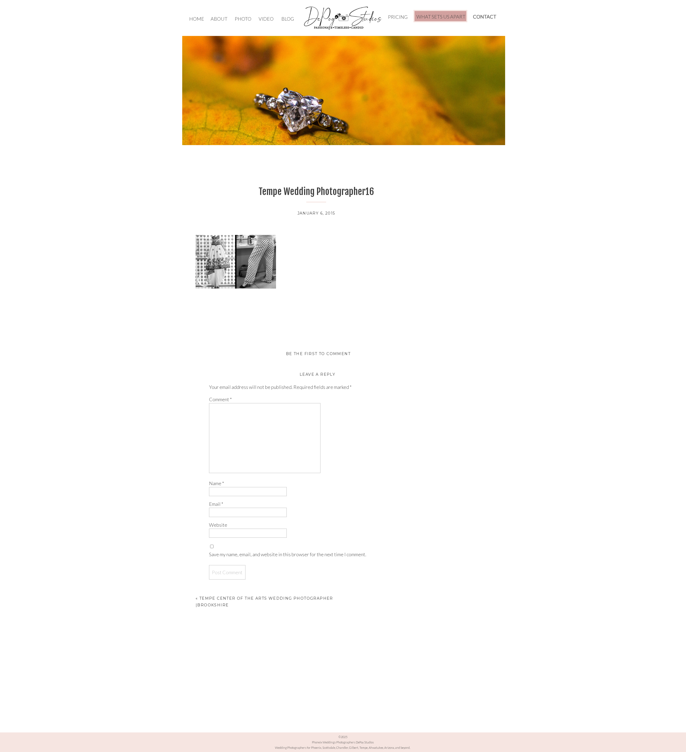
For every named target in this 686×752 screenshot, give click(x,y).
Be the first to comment (318, 353)
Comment (220, 399)
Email (216, 504)
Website (218, 525)
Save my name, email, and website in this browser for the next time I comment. (287, 554)
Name (216, 483)
